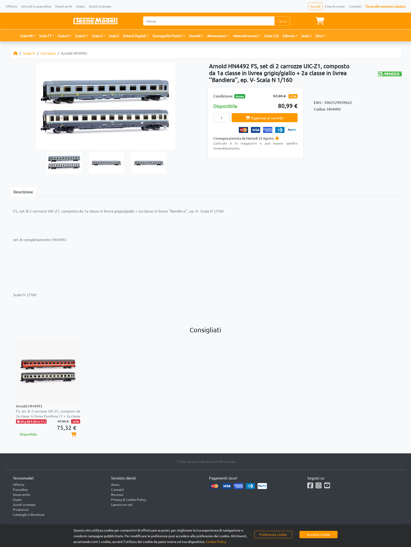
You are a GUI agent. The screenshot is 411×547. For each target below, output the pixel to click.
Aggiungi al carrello (267, 117)
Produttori (21, 509)
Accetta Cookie (318, 534)
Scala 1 (306, 36)
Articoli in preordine (36, 6)
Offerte (11, 6)
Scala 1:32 (271, 36)
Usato (80, 6)
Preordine (20, 489)
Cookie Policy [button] (216, 541)
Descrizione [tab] (23, 191)
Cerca (282, 21)
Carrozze (48, 53)
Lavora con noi (121, 504)
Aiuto (115, 484)
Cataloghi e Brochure (28, 514)
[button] (28, 35)
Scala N (29, 53)
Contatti (355, 6)
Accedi (315, 6)
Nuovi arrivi (63, 6)
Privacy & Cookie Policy (128, 499)
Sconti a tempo (100, 6)
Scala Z (114, 36)
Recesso (117, 494)
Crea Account (335, 6)
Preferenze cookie (273, 534)
